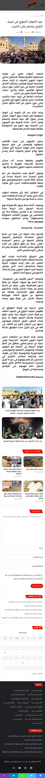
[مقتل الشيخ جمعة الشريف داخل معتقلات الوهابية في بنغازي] (33, 486)
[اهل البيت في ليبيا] (32, 5)
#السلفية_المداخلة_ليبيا (35, 695)
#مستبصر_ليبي (17, 719)
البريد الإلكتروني (37, 557)
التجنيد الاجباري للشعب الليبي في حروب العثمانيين (25, 602)
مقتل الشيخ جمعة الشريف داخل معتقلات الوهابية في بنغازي (34, 496)
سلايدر (32, 16)
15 (5, 653)
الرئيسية (38, 16)
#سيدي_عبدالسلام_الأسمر (34, 715)
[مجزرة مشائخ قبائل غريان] (33, 461)
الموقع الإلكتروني (37, 566)
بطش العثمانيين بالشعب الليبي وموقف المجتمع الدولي (23, 610)
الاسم (41, 548)
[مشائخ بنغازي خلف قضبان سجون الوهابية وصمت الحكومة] (12, 461)
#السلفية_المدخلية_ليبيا (18, 695)
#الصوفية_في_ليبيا (23, 703)
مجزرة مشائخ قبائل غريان (34, 469)
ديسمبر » (34, 674)
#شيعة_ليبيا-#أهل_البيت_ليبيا (33, 719)
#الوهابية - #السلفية (16, 707)
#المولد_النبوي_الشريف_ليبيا (33, 707)
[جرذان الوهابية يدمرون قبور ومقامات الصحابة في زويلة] (12, 486)
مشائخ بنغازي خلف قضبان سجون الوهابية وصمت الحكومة (12, 472)
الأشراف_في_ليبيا (37, 723)
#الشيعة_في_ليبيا (37, 703)
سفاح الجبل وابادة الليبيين (33, 606)
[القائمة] (3, 6)
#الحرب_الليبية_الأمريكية (21, 690)
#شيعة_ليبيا (18, 715)
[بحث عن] (42, 6)
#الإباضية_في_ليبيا (37, 690)
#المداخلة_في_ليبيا (9, 703)
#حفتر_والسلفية (23, 711)
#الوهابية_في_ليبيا (37, 711)
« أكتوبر (40, 674)
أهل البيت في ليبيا (34, 67)
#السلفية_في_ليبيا (36, 699)
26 (22, 663)
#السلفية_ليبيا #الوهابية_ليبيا (19, 699)
